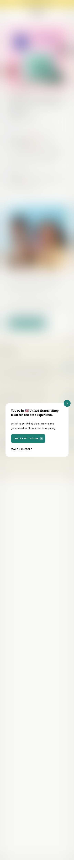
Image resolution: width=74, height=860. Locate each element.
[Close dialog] (67, 403)
